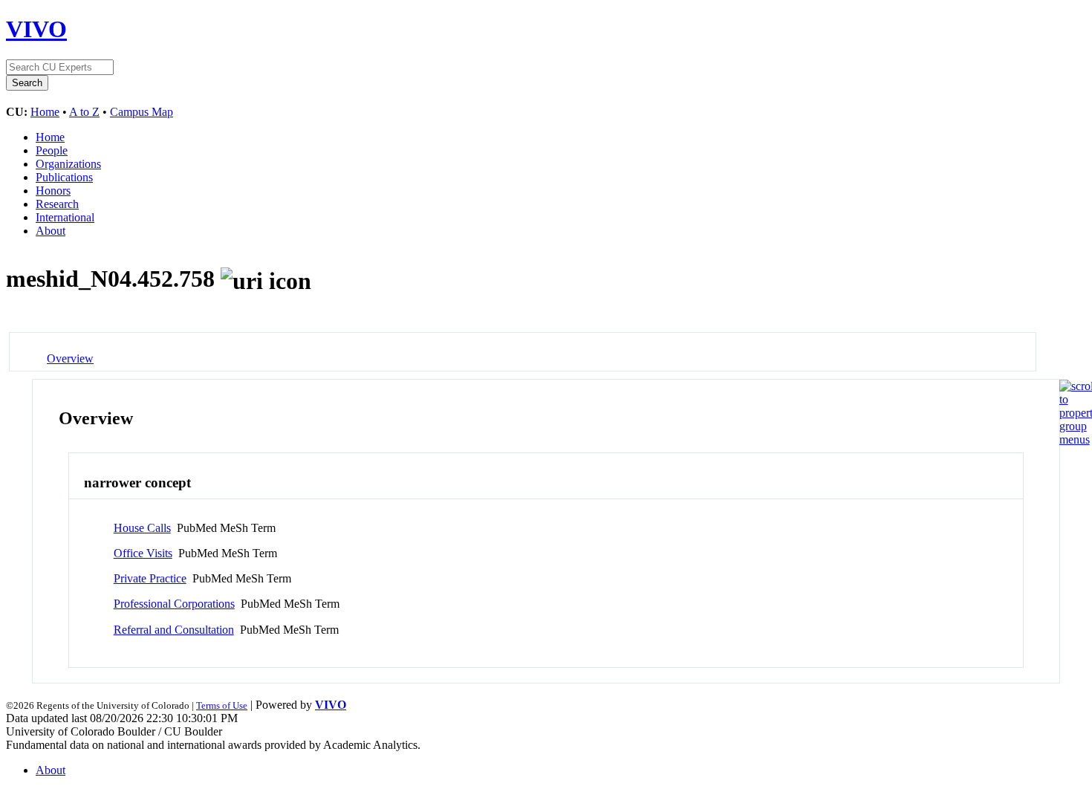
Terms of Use (221, 705)
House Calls (142, 528)
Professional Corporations (174, 603)
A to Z (84, 111)
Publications (64, 177)
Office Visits (143, 553)
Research (57, 204)
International (65, 217)
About (50, 230)
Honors (53, 190)
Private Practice (150, 578)
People (52, 150)
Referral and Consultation (174, 629)
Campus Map (141, 111)
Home (44, 111)
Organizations (68, 164)
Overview (70, 358)
